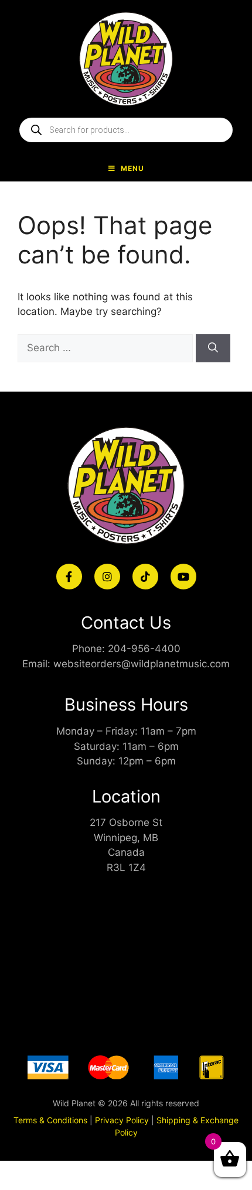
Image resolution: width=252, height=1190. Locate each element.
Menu (132, 168)
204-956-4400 (144, 648)
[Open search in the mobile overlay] (126, 130)
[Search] (213, 348)
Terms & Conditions (50, 1120)
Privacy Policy (122, 1120)
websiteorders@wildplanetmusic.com (141, 664)
